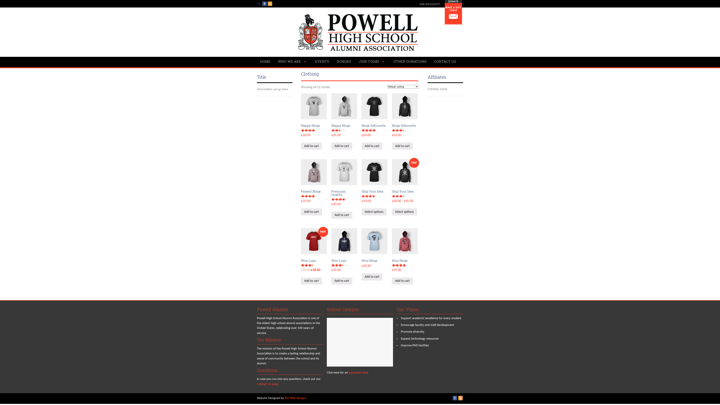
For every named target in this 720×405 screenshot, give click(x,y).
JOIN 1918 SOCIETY (429, 4)
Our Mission (269, 340)
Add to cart (311, 146)
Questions (267, 370)
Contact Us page (267, 384)
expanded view (358, 372)
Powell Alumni (272, 309)
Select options (374, 212)
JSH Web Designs (295, 398)
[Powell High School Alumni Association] (360, 52)
